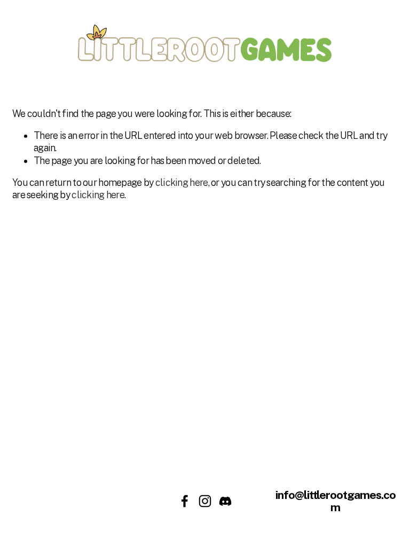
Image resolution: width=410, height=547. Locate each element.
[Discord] (225, 501)
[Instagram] (205, 501)
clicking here (181, 182)
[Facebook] (184, 501)
